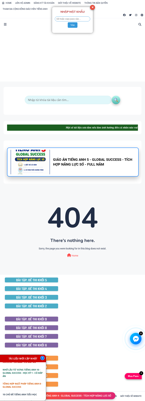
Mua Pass (133, 376)
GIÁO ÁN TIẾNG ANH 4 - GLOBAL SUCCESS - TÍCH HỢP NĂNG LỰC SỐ (72, 395)
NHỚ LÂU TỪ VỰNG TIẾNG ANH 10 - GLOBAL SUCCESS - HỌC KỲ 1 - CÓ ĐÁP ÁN (23, 369)
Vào (73, 25)
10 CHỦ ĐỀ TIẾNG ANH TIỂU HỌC (20, 390)
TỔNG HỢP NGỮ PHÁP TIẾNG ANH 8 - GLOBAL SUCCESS (22, 381)
